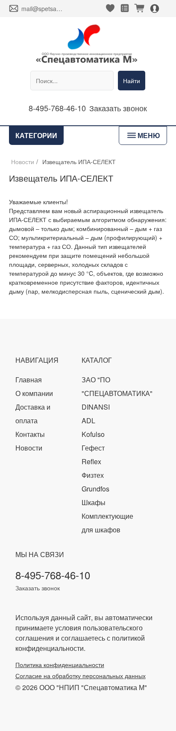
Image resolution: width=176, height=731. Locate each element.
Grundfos (95, 489)
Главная (28, 379)
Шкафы (94, 502)
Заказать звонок (118, 107)
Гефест (93, 448)
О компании (34, 393)
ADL (88, 420)
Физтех (93, 475)
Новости (22, 161)
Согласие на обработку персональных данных (80, 675)
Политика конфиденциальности (59, 664)
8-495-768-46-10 (57, 107)
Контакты (30, 434)
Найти (131, 80)
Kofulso (93, 434)
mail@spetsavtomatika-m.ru (42, 8)
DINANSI (96, 407)
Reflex (91, 461)
